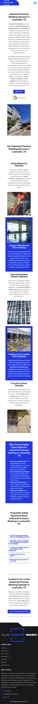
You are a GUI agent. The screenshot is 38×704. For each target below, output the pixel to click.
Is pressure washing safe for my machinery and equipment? (18, 549)
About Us (6, 656)
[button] (19, 536)
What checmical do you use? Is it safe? (19, 560)
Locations (6, 653)
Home (5, 648)
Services (6, 650)
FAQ (5, 662)
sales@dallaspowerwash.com (10, 694)
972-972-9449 (7, 691)
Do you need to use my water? (17, 555)
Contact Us (7, 665)
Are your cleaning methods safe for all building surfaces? (20, 536)
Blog (5, 659)
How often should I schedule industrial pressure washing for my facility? (18, 542)
